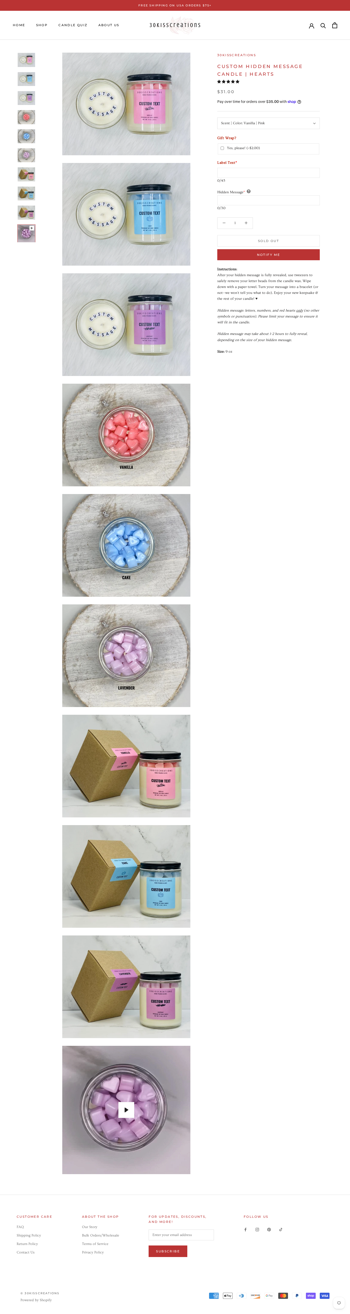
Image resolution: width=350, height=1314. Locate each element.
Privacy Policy (93, 1252)
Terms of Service (95, 1244)
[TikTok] (281, 1229)
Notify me (268, 255)
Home (19, 25)
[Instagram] (257, 1229)
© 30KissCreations (39, 1293)
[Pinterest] (269, 1229)
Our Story (89, 1227)
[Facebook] (245, 1229)
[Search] (323, 25)
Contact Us (26, 1252)
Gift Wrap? (226, 138)
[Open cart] (334, 25)
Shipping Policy (29, 1235)
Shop (42, 25)
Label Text (227, 163)
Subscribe (168, 1251)
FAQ (20, 1227)
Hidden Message (231, 192)
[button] (228, 82)
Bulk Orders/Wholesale (100, 1235)
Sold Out (268, 241)
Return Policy (27, 1244)
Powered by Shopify (36, 1300)
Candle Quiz (72, 25)
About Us (108, 25)
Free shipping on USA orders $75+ (174, 5)
